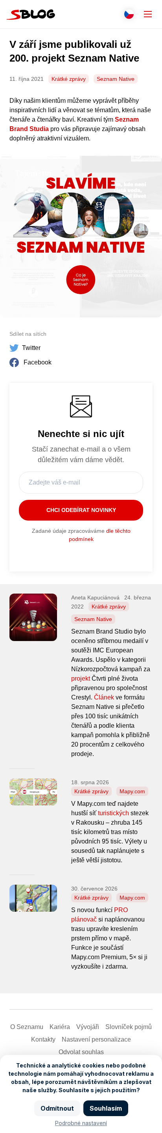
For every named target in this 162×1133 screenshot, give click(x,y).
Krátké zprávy (69, 79)
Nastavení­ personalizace (96, 1039)
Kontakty (43, 1039)
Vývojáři (87, 1027)
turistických (113, 813)
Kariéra (60, 1027)
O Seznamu (26, 1027)
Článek (104, 697)
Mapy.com (132, 791)
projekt (80, 678)
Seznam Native (115, 79)
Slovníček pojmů (128, 1027)
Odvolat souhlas (81, 1052)
